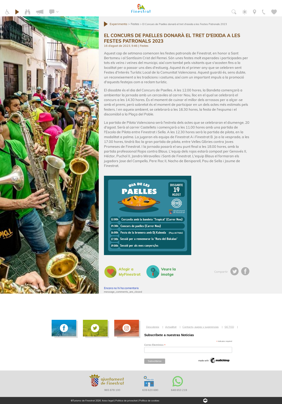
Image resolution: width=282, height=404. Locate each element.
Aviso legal (108, 400)
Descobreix (152, 326)
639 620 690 (150, 390)
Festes (144, 46)
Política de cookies (149, 400)
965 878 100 (112, 390)
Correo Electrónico (154, 344)
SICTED (229, 326)
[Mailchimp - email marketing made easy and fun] (214, 360)
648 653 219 (179, 390)
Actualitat (171, 326)
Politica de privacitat (126, 400)
